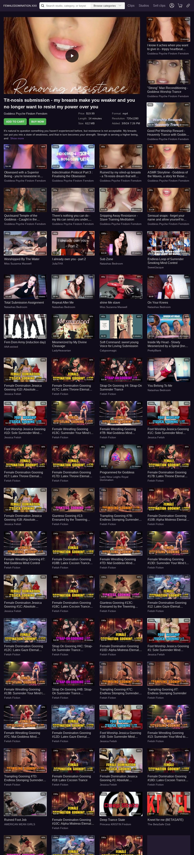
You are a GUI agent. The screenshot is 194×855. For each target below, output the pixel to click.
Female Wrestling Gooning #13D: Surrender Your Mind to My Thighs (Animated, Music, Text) (168, 561)
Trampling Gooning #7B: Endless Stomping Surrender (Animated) (119, 518)
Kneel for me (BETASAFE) (165, 819)
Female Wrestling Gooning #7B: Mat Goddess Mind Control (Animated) (118, 431)
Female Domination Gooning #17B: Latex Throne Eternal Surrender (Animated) (167, 474)
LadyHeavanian (61, 350)
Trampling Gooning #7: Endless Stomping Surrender (167, 691)
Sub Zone (106, 259)
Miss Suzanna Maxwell (17, 263)
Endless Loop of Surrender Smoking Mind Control (166, 261)
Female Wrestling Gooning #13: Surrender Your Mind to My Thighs (166, 735)
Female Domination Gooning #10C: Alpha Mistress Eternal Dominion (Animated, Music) (71, 822)
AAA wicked (11, 346)
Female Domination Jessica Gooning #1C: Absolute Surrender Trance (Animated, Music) (23, 605)
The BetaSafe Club (159, 824)
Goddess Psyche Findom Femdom (25, 113)
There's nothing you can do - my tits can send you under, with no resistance (71, 217)
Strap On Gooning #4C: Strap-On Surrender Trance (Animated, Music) (72, 648)
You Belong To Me (160, 385)
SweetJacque (156, 267)
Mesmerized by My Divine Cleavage (69, 344)
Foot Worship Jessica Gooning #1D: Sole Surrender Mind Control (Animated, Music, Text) (25, 431)
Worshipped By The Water (21, 259)
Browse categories (105, 5)
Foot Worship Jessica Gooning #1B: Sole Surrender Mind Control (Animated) (120, 735)
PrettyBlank (154, 350)
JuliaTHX (57, 263)
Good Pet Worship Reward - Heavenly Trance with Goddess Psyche (168, 133)
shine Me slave (110, 302)
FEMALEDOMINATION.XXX (20, 5)
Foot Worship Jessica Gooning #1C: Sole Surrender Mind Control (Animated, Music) (168, 431)
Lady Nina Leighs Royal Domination (114, 478)
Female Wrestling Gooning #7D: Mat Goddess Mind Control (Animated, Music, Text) (121, 561)
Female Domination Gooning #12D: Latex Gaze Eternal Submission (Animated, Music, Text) (72, 735)
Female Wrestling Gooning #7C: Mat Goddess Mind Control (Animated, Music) (22, 735)
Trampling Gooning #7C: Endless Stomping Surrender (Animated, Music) (119, 691)
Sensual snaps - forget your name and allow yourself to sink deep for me (166, 217)
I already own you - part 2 (69, 259)
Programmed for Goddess (117, 472)
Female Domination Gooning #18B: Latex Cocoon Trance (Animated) (71, 561)
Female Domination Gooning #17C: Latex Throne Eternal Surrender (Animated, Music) (71, 387)
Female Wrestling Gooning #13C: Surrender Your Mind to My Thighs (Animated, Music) (72, 431)
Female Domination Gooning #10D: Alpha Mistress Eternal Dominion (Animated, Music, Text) (119, 648)
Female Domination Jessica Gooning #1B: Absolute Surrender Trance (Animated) (23, 518)
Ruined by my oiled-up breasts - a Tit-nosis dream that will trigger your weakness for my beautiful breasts (120, 174)
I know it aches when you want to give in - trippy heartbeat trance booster (167, 47)
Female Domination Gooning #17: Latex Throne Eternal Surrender (23, 474)
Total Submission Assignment (24, 302)
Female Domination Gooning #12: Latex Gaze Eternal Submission (167, 605)
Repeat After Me (63, 302)
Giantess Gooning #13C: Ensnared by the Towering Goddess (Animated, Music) (118, 605)
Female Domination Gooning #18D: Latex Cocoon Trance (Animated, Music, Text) (167, 778)
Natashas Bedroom (111, 263)
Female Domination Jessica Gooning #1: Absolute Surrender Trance (118, 778)
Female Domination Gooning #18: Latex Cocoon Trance (71, 778)
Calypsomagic (108, 350)
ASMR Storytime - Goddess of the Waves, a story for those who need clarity (168, 174)
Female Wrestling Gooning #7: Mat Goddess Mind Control (24, 561)
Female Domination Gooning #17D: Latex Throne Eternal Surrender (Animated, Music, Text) (71, 474)
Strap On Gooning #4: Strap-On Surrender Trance (121, 387)
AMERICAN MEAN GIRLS (19, 824)
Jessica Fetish (12, 393)
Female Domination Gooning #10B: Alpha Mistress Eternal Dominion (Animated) (167, 518)
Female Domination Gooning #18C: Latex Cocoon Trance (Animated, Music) (71, 605)
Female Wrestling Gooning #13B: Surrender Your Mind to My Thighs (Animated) (24, 691)
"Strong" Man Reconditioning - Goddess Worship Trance (167, 89)
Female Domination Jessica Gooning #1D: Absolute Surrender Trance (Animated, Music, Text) (23, 387)
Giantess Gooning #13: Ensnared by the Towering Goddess (69, 518)
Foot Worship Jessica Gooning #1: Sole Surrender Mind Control (168, 648)
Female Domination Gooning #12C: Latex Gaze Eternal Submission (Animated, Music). (25, 648)
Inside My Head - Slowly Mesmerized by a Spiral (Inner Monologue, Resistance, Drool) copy (168, 344)
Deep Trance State (112, 819)
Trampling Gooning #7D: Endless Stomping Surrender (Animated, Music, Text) (23, 778)
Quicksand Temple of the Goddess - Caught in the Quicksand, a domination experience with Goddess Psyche (21, 217)
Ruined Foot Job (15, 819)
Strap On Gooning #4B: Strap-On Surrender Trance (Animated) (72, 691)
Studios (144, 5)
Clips (131, 5)
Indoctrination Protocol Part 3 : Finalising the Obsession (72, 174)
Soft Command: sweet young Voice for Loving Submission (119, 344)
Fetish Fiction (60, 393)
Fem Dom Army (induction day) (25, 342)
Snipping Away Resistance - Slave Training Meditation (119, 217)
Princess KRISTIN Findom (115, 824)
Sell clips (159, 5)
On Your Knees (158, 302)
